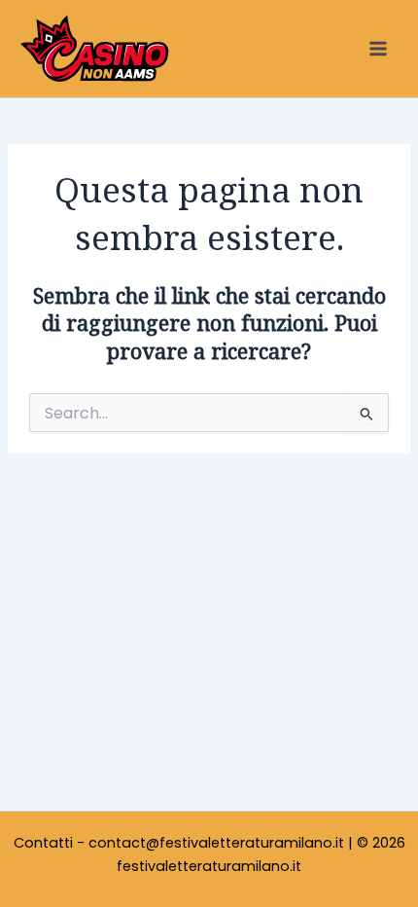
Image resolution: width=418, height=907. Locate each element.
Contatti (43, 843)
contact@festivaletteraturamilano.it (216, 843)
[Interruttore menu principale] (378, 48)
